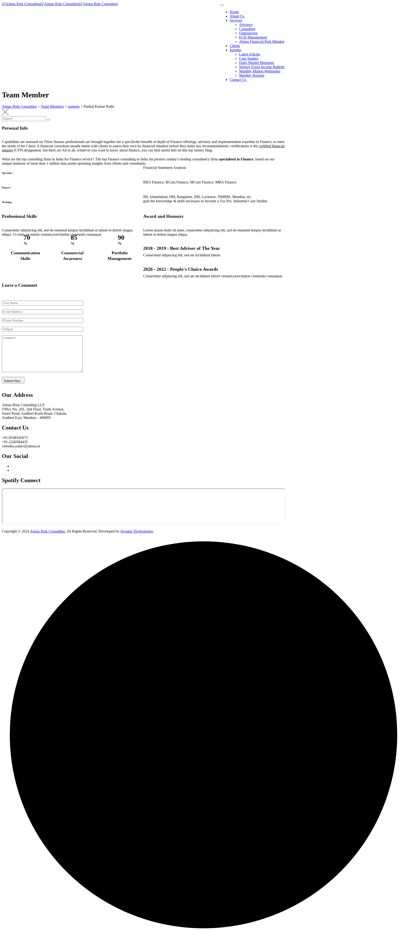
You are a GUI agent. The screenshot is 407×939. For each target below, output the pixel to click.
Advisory (246, 25)
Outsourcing (248, 33)
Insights (235, 50)
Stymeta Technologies (136, 531)
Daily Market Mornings (256, 63)
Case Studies (248, 58)
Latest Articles (249, 54)
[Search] (48, 119)
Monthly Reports (251, 75)
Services (236, 20)
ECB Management (253, 37)
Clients (235, 46)
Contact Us (238, 80)
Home (234, 12)
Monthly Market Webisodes (259, 71)
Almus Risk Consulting (47, 531)
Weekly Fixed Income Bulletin (262, 67)
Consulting (247, 29)
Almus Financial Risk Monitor (261, 42)
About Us (237, 16)
